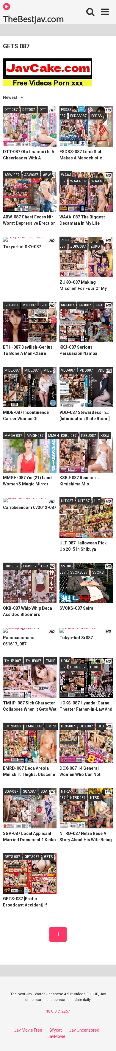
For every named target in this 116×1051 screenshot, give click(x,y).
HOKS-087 (65, 664)
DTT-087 (11, 110)
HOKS (94, 667)
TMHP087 (33, 661)
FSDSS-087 (65, 113)
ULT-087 (67, 501)
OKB (44, 566)
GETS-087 (12, 857)
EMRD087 (34, 726)
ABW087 (31, 175)
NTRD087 (78, 798)
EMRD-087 (12, 726)
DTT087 (28, 110)
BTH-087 (11, 305)
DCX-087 (68, 726)
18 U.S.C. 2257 (58, 1011)
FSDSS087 (78, 116)
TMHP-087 (12, 661)
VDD (101, 370)
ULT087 (84, 501)
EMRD (51, 726)
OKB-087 (11, 566)
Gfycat (55, 1030)
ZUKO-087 (65, 243)
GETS (48, 857)
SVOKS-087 (66, 569)
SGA (43, 791)
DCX (101, 726)
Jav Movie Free (28, 1030)
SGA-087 (11, 791)
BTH (43, 305)
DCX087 (86, 726)
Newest (10, 97)
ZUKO (95, 246)
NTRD (94, 798)
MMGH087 (35, 436)
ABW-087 (12, 175)
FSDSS (96, 116)
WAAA (96, 181)
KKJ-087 (67, 305)
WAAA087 (78, 181)
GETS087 (32, 857)
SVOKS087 (79, 572)
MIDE (47, 370)
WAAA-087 (65, 178)
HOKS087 (78, 667)
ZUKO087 (78, 246)
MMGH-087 (13, 436)
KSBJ (105, 436)
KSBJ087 (88, 436)
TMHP (50, 661)
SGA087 (29, 791)
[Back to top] (105, 1039)
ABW (47, 175)
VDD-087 (68, 370)
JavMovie (56, 1036)
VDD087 (86, 370)
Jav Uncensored (84, 1030)
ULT (97, 501)
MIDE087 (31, 370)
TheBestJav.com (33, 18)
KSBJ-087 (69, 436)
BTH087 (29, 305)
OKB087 (30, 566)
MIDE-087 (12, 370)
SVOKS (98, 572)
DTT (43, 110)
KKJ (99, 305)
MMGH (53, 436)
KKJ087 (85, 305)
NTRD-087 (65, 794)
